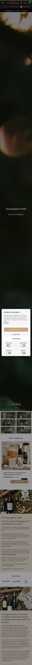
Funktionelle (9, 350)
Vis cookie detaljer (16, 338)
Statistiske (23, 350)
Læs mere (6, 322)
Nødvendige (9, 343)
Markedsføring (23, 343)
